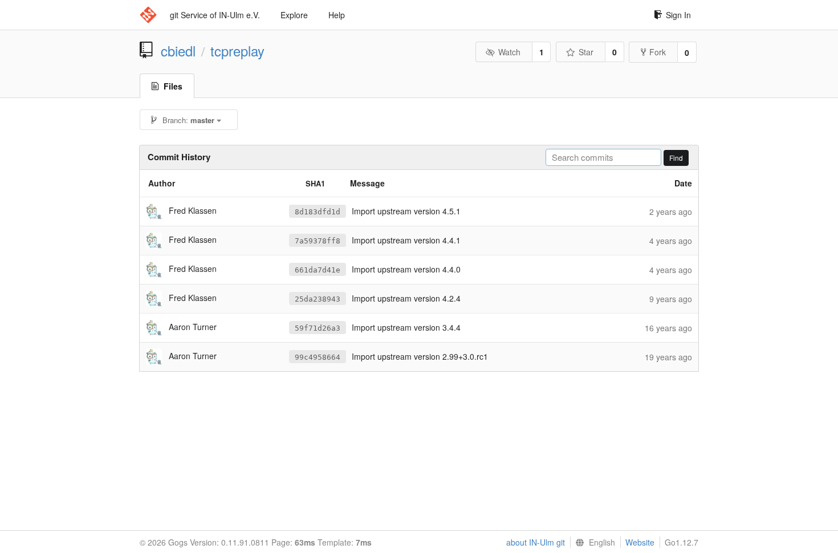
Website (639, 542)
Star (586, 52)
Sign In (678, 15)
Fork (657, 52)
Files (173, 86)
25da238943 (317, 299)
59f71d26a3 (317, 328)
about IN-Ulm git (535, 542)
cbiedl (178, 50)
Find (676, 157)
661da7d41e (317, 270)
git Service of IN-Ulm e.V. (215, 15)
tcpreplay (237, 50)
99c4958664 (317, 357)
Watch (509, 52)
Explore (294, 15)
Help (336, 15)
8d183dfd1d (317, 212)
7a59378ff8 (317, 241)
